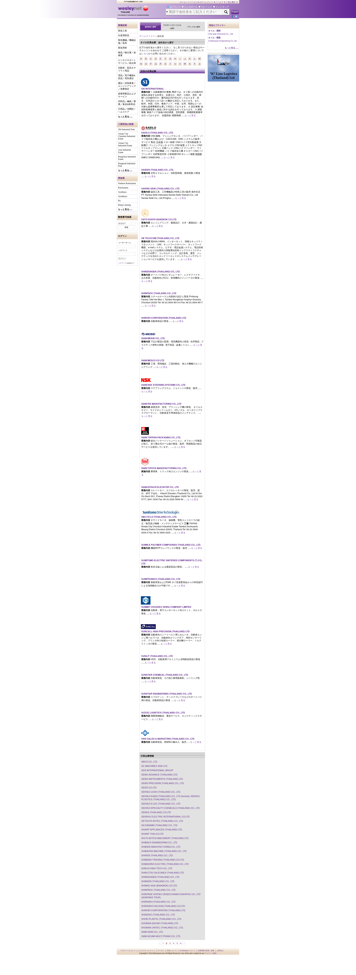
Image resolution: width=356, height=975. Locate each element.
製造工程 (122, 30)
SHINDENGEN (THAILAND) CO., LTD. (160, 271)
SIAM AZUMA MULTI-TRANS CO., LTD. (161, 936)
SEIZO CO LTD (149, 787)
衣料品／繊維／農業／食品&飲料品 (127, 102)
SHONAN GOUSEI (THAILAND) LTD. (160, 923)
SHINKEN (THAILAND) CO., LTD (157, 881)
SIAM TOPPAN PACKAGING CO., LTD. (161, 437)
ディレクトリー (147, 36)
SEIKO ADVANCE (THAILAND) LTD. (159, 774)
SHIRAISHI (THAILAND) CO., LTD (158, 901)
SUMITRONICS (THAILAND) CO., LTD (160, 579)
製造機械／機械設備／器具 (127, 41)
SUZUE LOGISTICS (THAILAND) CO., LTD (163, 712)
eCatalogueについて (187, 951)
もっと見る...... (125, 116)
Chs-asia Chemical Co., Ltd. (220, 33)
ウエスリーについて (127, 951)
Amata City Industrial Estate (125, 144)
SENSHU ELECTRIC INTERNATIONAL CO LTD (165, 816)
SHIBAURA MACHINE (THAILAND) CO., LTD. (164, 851)
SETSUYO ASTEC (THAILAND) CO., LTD (162, 820)
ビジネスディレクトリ (146, 951)
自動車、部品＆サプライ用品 (127, 69)
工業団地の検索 (126, 124)
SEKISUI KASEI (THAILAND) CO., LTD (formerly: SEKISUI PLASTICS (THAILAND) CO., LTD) (170, 798)
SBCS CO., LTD (149, 761)
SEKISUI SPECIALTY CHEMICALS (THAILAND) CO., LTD (170, 808)
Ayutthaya (122, 196)
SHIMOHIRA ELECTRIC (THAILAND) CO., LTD (165, 864)
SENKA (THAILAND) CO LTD (156, 812)
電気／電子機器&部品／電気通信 (126, 77)
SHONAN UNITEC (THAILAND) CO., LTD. (162, 927)
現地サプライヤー (217, 25)
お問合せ (220, 951)
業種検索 (122, 25)
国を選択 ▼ (233, 2)
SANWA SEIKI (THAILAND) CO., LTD (160, 188)
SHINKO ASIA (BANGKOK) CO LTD (159, 885)
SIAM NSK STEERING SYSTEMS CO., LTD (163, 384)
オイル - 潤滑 (214, 30)
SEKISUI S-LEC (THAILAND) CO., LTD (160, 803)
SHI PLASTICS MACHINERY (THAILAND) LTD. (165, 838)
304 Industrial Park (126, 129)
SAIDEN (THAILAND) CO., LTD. (157, 169)
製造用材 (122, 48)
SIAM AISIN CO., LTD (152, 931)
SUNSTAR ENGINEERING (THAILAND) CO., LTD (166, 693)
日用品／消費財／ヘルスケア (127, 110)
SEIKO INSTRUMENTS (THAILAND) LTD (162, 778)
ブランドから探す (193, 26)
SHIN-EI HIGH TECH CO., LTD (156, 868)
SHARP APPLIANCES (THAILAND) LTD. (162, 829)
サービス (160, 951)
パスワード (122, 250)
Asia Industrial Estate (124, 151)
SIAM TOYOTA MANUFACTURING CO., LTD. (164, 468)
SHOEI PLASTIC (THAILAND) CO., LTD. (161, 918)
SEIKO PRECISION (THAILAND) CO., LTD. (162, 783)
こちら (145, 53)
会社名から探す (150, 26)
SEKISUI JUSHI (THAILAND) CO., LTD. (161, 791)
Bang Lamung (124, 205)
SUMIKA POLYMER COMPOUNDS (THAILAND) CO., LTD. (171, 544)
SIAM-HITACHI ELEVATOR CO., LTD (160, 487)
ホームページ (185, 2)
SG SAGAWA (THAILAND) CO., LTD (159, 825)
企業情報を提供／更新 (206, 951)
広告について (172, 951)
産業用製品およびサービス (127, 95)
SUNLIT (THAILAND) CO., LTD (157, 656)
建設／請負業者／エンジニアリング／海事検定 (127, 86)
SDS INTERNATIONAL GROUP (157, 770)
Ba (119, 200)
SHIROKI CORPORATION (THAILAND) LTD (163, 317)
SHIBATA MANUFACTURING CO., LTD (160, 846)
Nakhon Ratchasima (127, 183)
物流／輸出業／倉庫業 (127, 54)
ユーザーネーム (124, 242)
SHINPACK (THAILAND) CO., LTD (158, 293)
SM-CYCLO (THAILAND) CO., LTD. (159, 516)
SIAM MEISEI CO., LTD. (153, 338)
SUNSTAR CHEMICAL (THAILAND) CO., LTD (164, 674)
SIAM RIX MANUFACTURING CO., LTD (161, 403)
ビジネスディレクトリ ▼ (204, 2)
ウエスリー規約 (210, 953)
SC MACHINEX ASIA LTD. (154, 766)
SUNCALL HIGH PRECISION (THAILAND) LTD (165, 631)
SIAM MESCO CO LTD (152, 360)
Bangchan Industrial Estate (127, 157)
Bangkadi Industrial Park (126, 164)
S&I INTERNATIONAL (152, 88)
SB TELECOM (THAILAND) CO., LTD (160, 238)
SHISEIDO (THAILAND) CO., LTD (158, 914)
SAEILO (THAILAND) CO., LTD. (157, 132)
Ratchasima (123, 187)
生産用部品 (123, 35)
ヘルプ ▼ (221, 2)
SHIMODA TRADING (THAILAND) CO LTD (162, 859)
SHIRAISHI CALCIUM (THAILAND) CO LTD (163, 906)
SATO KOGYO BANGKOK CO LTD (158, 219)
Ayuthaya (122, 192)
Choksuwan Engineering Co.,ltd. (222, 40)
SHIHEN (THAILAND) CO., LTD (157, 855)
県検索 (121, 178)
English (235, 12)
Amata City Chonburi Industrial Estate (126, 136)
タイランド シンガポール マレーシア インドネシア (199, 7)
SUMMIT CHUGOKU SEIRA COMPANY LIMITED (166, 606)
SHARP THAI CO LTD (152, 833)
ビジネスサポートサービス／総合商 (127, 61)
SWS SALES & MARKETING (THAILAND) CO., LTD (167, 738)
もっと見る (190, 115)
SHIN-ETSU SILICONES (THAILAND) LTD (162, 872)
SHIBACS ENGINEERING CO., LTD (159, 842)
